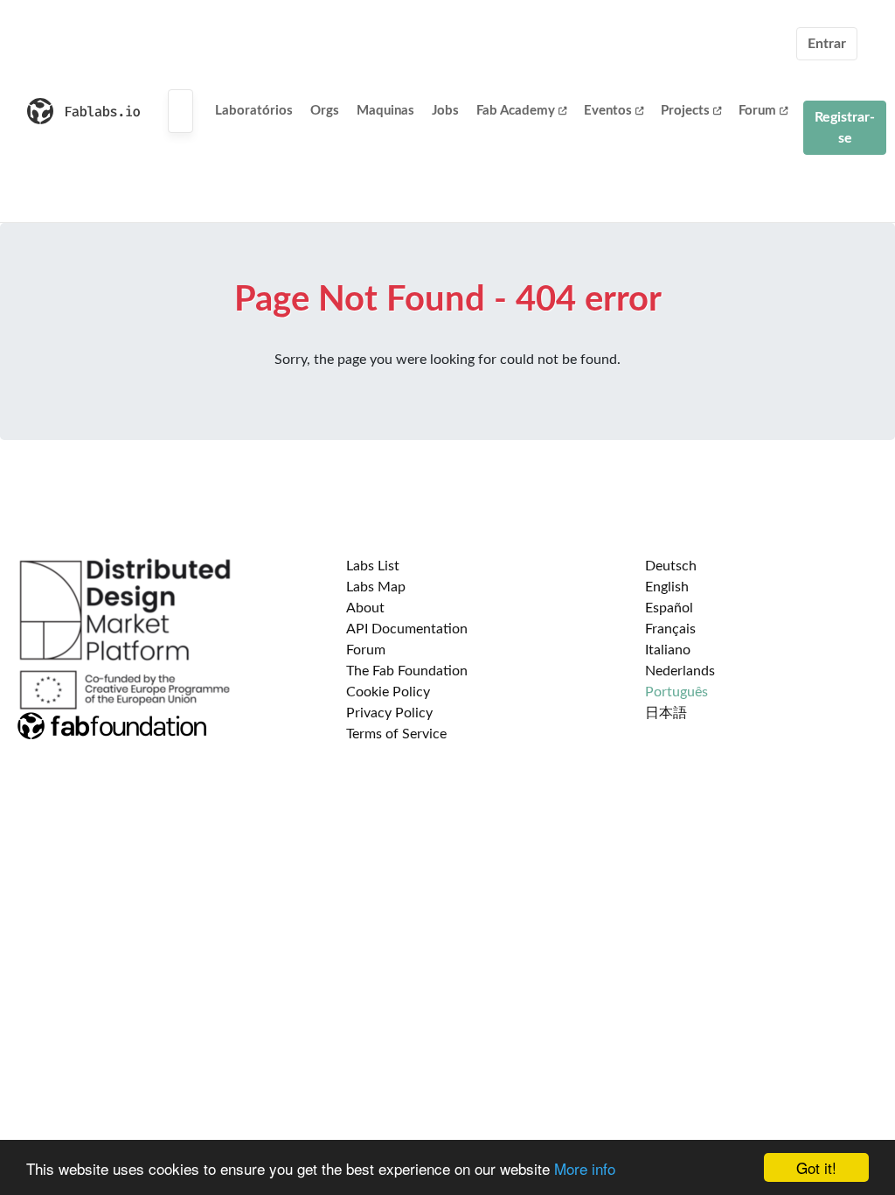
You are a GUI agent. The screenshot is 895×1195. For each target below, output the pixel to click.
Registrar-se (845, 127)
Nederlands (680, 671)
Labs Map (376, 587)
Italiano (667, 650)
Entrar (827, 44)
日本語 (666, 713)
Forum (757, 110)
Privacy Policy (389, 713)
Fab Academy (515, 110)
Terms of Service (396, 734)
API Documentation (407, 629)
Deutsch (671, 566)
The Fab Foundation (407, 671)
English (667, 587)
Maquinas (385, 110)
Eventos (608, 110)
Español (669, 608)
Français (670, 629)
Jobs (445, 110)
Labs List (372, 566)
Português (676, 692)
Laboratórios (254, 110)
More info (584, 1168)
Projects (685, 110)
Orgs (324, 110)
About (365, 608)
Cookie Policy (388, 692)
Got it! (816, 1167)
